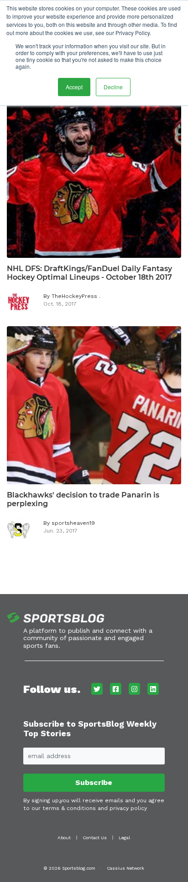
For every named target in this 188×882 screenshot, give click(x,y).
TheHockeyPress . (76, 296)
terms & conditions (69, 808)
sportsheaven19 (73, 523)
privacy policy (128, 808)
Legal (124, 837)
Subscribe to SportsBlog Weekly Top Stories (90, 728)
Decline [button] (113, 87)
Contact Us (95, 837)
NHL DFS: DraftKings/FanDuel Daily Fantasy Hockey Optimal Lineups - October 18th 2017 (89, 273)
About (64, 837)
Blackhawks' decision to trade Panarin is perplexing (83, 499)
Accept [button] (74, 87)
